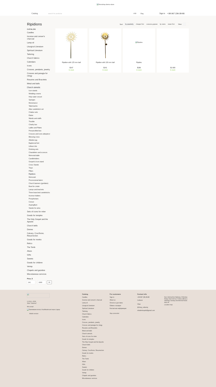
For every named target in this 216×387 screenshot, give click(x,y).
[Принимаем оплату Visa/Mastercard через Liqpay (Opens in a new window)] (43, 309)
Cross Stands (34, 165)
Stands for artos (34, 208)
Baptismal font (34, 143)
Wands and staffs (35, 118)
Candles (30, 32)
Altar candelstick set (36, 109)
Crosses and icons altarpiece (39, 134)
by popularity (129, 24)
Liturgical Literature (35, 46)
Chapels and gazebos (36, 270)
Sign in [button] (112, 297)
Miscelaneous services (36, 274)
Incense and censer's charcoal (92, 300)
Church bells (32, 225)
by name (162, 24)
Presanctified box (35, 131)
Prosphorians (33, 199)
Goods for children (35, 262)
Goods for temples (35, 215)
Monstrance (33, 103)
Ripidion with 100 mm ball (105, 62)
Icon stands (33, 90)
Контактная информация (118, 308)
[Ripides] (139, 45)
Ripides (139, 62)
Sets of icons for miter (36, 212)
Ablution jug (33, 140)
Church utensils (33, 87)
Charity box (33, 124)
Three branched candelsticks (39, 192)
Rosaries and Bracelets (37, 80)
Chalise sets (33, 112)
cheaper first (140, 24)
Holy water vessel (35, 97)
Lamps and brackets (36, 189)
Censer (31, 202)
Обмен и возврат (115, 305)
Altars (29, 251)
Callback (140, 300)
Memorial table (34, 155)
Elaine (31, 115)
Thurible (32, 121)
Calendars (31, 62)
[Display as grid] (184, 24)
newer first (171, 24)
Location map (168, 305)
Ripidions (32, 174)
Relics (29, 243)
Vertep (29, 266)
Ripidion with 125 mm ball (71, 62)
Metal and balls (33, 83)
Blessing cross (34, 137)
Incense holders (34, 195)
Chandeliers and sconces (38, 152)
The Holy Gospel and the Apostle (93, 342)
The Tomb (31, 247)
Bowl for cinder (34, 186)
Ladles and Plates (35, 127)
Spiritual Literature (34, 50)
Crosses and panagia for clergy (92, 325)
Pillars (31, 171)
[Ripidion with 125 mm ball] (71, 45)
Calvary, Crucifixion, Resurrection (93, 350)
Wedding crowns (35, 94)
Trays (31, 168)
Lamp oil (30, 43)
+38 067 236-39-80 (175, 13)
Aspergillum (33, 205)
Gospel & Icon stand (36, 162)
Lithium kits (33, 146)
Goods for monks (34, 240)
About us (113, 300)
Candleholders (34, 158)
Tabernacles (33, 106)
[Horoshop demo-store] (38, 295)
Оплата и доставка (116, 303)
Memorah (32, 177)
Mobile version (33, 313)
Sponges (32, 100)
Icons (29, 66)
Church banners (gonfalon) (38, 183)
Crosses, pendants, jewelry (38, 69)
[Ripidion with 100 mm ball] (105, 45)
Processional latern (36, 180)
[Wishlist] (149, 13)
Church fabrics (33, 58)
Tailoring (30, 54)
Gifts (29, 255)
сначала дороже (152, 24)
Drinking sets (33, 149)
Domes (30, 229)
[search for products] (46, 13)
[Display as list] (187, 24)
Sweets (30, 259)
